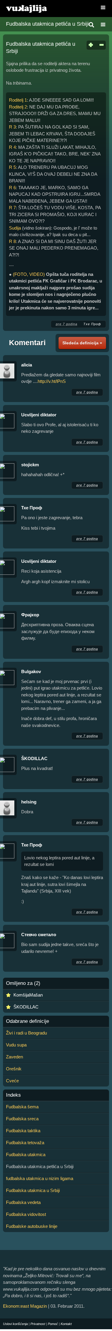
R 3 (12, 126)
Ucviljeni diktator (38, 414)
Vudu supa (16, 1044)
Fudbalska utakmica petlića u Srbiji (47, 24)
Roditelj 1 (18, 100)
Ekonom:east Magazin (25, 1306)
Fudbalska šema (22, 1106)
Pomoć (53, 1324)
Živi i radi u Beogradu (26, 1032)
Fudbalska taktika (23, 1130)
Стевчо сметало (38, 934)
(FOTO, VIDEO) (29, 274)
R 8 (12, 241)
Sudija (15, 227)
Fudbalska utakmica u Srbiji (33, 1190)
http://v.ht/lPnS (52, 381)
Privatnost (37, 1324)
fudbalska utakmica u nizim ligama (39, 1178)
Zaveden (14, 1056)
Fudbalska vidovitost (26, 1214)
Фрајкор (30, 614)
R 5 (12, 167)
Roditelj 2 (18, 106)
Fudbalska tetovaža (25, 1142)
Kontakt (66, 1324)
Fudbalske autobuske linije (31, 1226)
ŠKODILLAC (34, 758)
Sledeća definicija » (82, 342)
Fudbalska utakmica (25, 1154)
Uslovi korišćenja (15, 1324)
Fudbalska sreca (22, 1118)
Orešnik (14, 1068)
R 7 (12, 207)
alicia (26, 364)
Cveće (12, 1080)
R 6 (12, 187)
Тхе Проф (92, 324)
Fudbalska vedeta (23, 1202)
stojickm (30, 464)
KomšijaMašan (28, 994)
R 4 (12, 147)
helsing (28, 801)
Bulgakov (31, 671)
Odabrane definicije (27, 1021)
